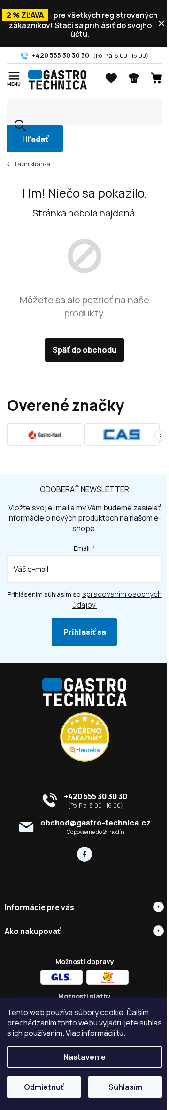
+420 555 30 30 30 (95, 796)
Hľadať (35, 139)
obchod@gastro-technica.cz (95, 822)
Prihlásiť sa (84, 632)
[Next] (160, 435)
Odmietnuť (42, 1087)
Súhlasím (120, 1087)
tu (143, 1033)
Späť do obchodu (84, 350)
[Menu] (14, 76)
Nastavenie (81, 1057)
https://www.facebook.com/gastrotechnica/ (84, 854)
